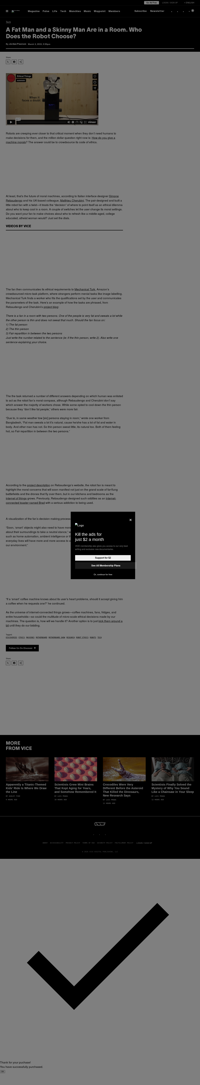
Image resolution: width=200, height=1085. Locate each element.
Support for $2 (103, 558)
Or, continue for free (103, 574)
